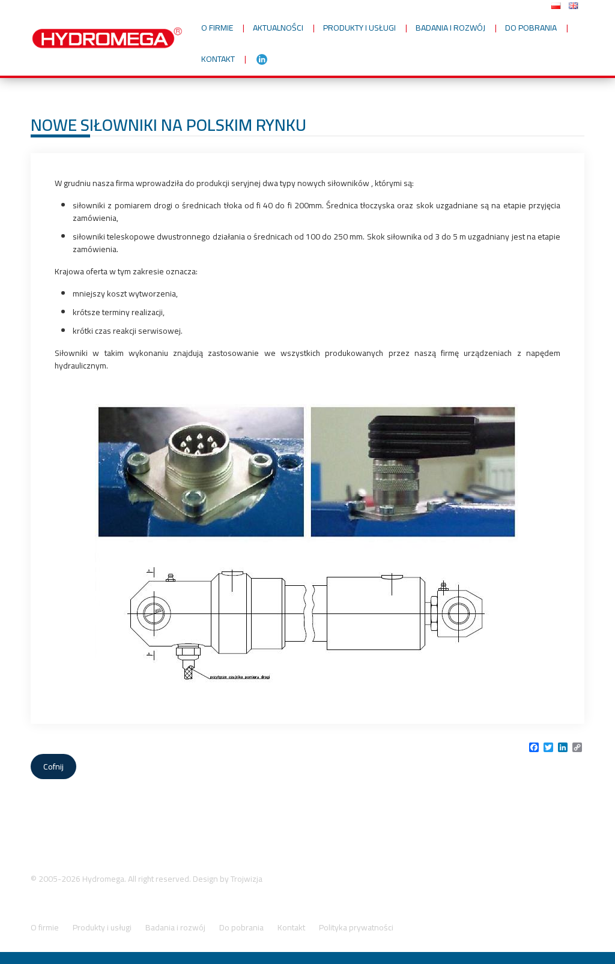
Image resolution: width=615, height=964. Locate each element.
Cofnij (53, 766)
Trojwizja (246, 879)
